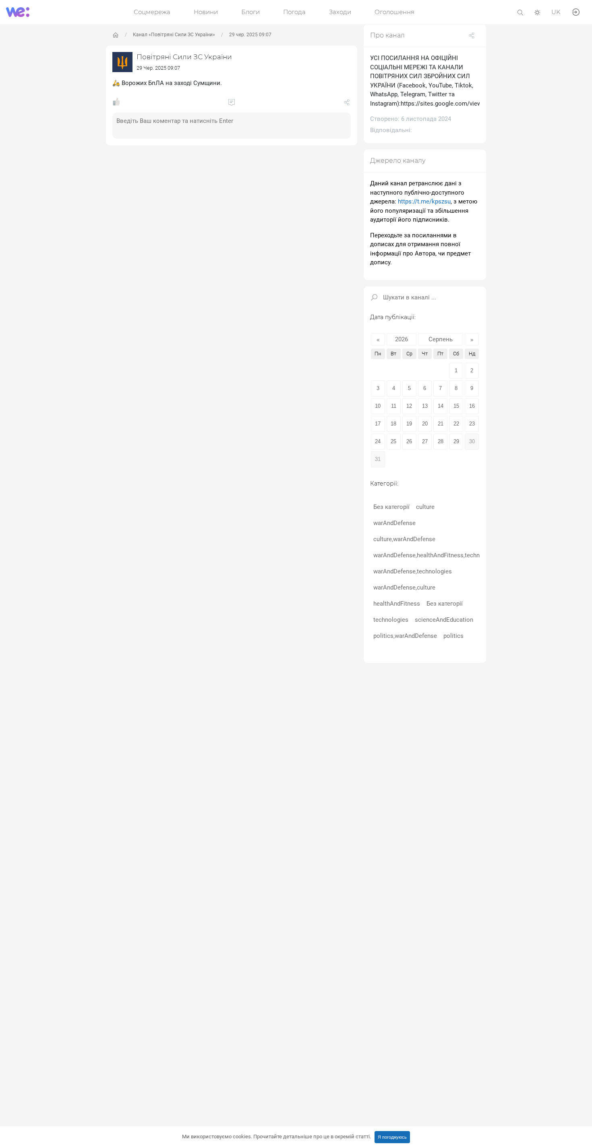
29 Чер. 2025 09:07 (158, 68)
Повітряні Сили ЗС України (184, 57)
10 (378, 406)
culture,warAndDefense (404, 539)
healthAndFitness (396, 603)
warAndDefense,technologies (412, 571)
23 (472, 424)
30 (472, 441)
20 (425, 424)
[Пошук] (520, 12)
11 (393, 406)
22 (456, 424)
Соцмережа (152, 12)
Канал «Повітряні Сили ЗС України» (174, 34)
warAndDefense (394, 523)
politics (453, 635)
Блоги (250, 12)
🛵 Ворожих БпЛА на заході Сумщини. (167, 83)
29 (456, 441)
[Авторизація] (576, 11)
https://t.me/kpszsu (424, 201)
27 (425, 441)
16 (472, 406)
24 (378, 441)
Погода (294, 12)
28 (440, 441)
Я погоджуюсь (392, 1137)
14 (440, 406)
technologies (390, 619)
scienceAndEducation (444, 619)
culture (425, 507)
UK (556, 12)
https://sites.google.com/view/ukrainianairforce (465, 103)
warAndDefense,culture (404, 587)
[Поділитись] (346, 104)
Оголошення (394, 12)
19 (409, 424)
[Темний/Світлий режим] (537, 12)
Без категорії (391, 507)
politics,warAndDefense (405, 635)
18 (393, 424)
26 (409, 441)
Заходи (340, 12)
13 (425, 406)
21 (440, 424)
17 (378, 424)
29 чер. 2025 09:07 (250, 34)
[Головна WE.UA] (115, 35)
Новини (206, 12)
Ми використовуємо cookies (276, 1136)
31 (378, 459)
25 (393, 441)
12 (409, 406)
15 (456, 406)
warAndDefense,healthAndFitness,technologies (436, 555)
